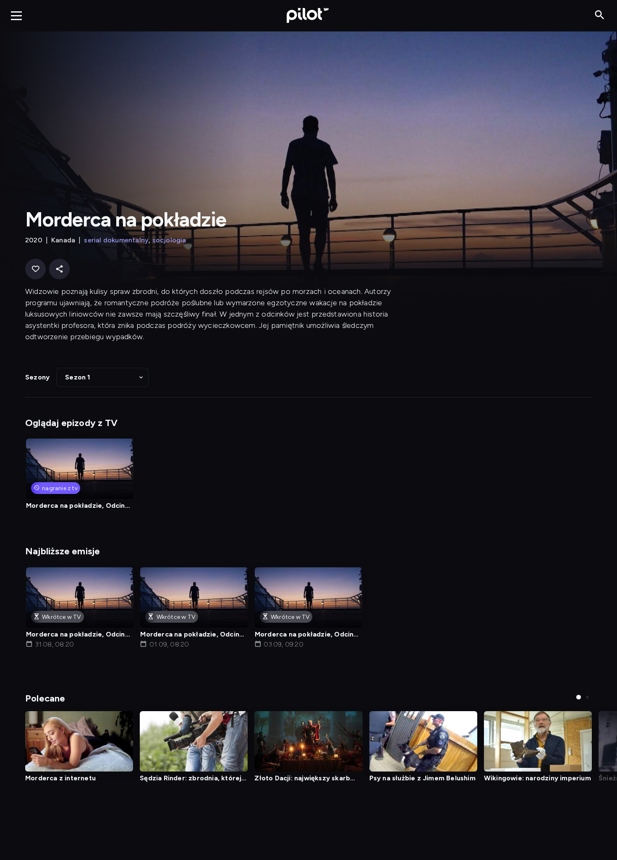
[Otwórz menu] (16, 15)
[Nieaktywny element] (538, 741)
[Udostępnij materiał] (59, 269)
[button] (102, 377)
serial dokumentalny (116, 240)
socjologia (169, 240)
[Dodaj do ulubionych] (35, 269)
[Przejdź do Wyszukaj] (599, 15)
